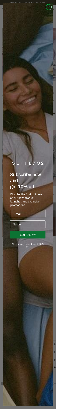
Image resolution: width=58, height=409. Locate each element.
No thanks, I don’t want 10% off (28, 245)
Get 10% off (28, 234)
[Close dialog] (48, 7)
